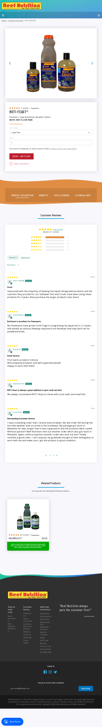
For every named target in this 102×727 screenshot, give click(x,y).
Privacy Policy (45, 649)
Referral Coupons (44, 633)
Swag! (42, 637)
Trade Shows (25, 641)
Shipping (26, 632)
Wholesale (27, 637)
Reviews (43, 643)
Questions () (25, 257)
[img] (12, 277)
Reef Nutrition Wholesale (11, 627)
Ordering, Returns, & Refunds (27, 626)
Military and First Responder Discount (45, 626)
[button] (14, 108)
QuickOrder (45, 613)
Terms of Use (45, 646)
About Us (27, 635)
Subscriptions (45, 616)
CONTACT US (27, 614)
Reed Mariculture (11, 618)
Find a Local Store (27, 620)
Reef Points (44, 619)
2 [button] (50, 455)
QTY (11, 138)
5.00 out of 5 (58, 229)
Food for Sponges (15, 20)
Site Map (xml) (45, 652)
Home (4, 20)
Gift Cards (44, 640)
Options (13, 128)
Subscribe (85, 688)
